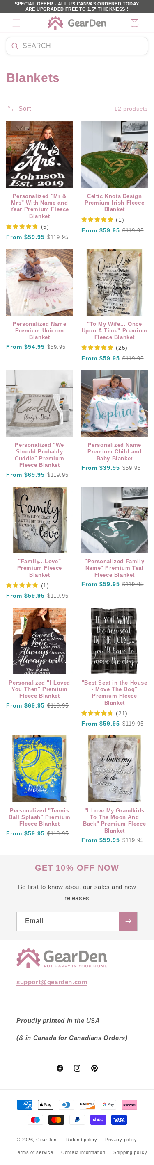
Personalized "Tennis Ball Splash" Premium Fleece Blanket (39, 817)
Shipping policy (130, 1152)
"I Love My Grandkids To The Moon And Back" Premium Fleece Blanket (114, 821)
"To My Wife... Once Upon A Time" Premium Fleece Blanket (114, 331)
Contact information (83, 1152)
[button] (16, 23)
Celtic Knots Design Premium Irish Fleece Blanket (114, 203)
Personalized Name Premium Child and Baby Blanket (114, 452)
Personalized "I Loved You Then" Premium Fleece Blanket (39, 689)
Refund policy (81, 1139)
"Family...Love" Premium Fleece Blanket (39, 568)
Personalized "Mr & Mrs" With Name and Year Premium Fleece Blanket (39, 206)
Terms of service (34, 1152)
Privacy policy (121, 1139)
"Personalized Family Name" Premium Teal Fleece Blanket (114, 568)
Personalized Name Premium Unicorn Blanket (39, 331)
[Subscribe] (128, 921)
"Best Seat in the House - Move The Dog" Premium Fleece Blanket (114, 693)
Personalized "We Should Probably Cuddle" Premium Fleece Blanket (39, 455)
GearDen (46, 1139)
